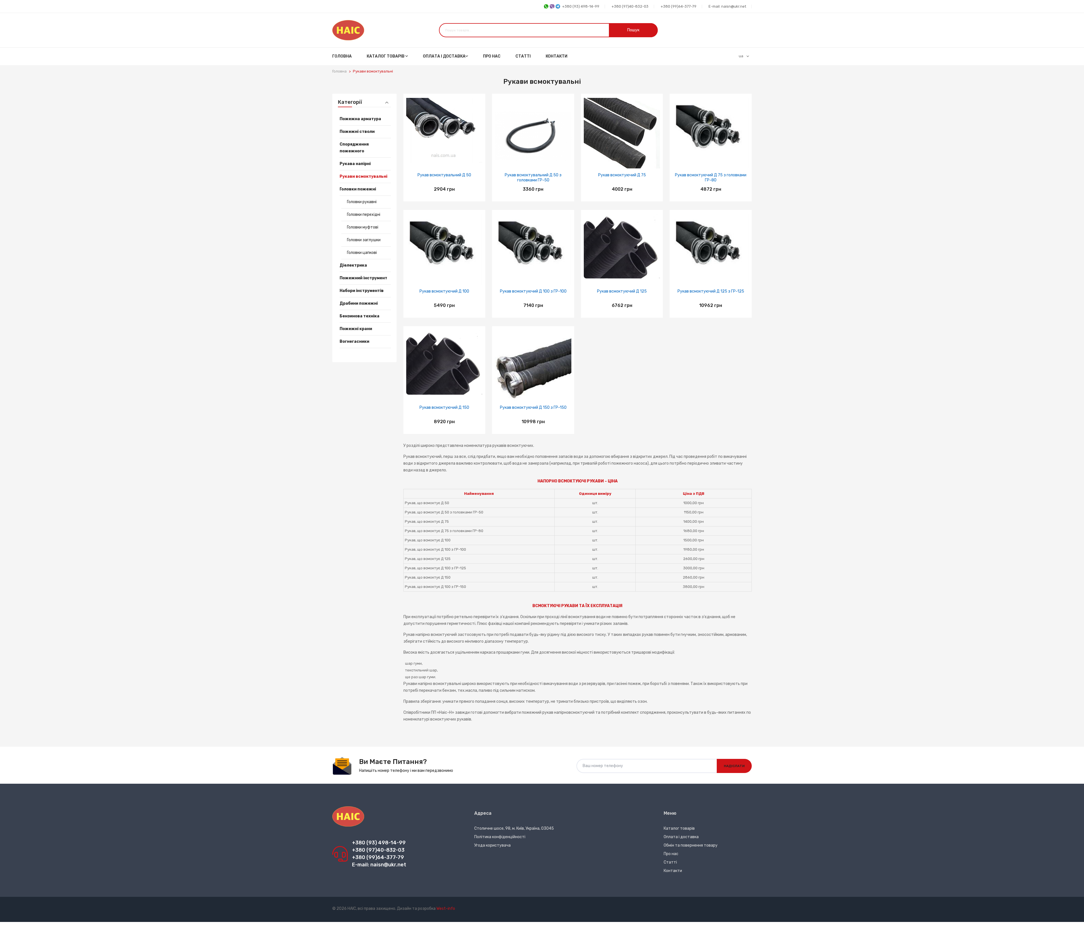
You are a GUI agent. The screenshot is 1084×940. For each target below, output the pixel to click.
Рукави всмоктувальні (373, 71)
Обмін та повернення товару (691, 845)
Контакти (556, 56)
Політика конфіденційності (499, 836)
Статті (523, 56)
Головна (342, 56)
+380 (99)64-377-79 (678, 6)
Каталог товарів (386, 56)
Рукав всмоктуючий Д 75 (622, 175)
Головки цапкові (362, 252)
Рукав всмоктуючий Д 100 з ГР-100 (533, 291)
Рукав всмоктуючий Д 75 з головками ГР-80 (710, 178)
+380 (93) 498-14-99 (580, 6)
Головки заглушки (364, 240)
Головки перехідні (363, 214)
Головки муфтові (362, 227)
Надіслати (734, 766)
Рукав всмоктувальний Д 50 (444, 175)
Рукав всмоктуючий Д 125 (622, 291)
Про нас (492, 56)
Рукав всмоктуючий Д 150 (444, 407)
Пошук (633, 30)
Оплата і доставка (444, 56)
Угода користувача (492, 845)
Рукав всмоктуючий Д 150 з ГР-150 (533, 407)
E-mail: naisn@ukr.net (727, 6)
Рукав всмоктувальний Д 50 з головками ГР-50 (533, 178)
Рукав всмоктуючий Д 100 (444, 291)
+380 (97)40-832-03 (629, 6)
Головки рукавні (362, 201)
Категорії (350, 102)
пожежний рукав (537, 712)
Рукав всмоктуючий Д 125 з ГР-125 (711, 291)
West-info (445, 908)
